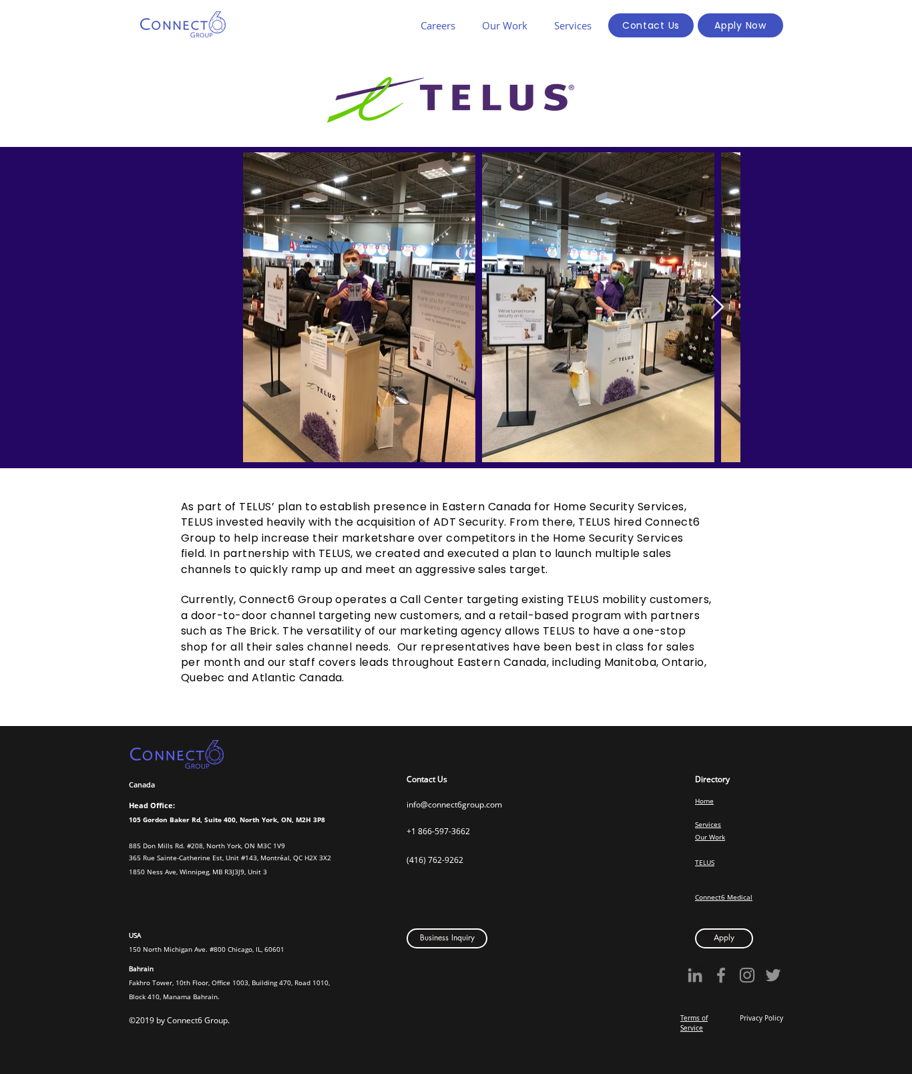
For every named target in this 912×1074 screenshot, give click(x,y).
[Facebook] (721, 975)
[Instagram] (747, 975)
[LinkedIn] (695, 975)
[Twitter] (773, 975)
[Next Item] (717, 308)
